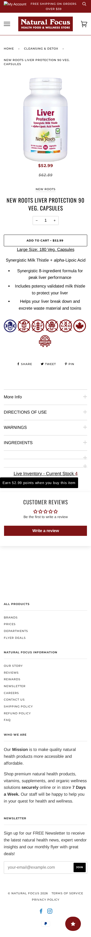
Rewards (12, 679)
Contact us (14, 699)
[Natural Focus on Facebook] (41, 912)
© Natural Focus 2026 (28, 893)
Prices (10, 624)
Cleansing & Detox (41, 48)
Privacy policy (45, 899)
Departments (16, 631)
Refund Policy (17, 713)
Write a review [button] (45, 530)
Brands (11, 617)
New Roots (46, 189)
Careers (11, 693)
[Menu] (7, 24)
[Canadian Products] (79, 330)
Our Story (13, 666)
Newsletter (15, 686)
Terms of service (67, 893)
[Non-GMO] (65, 330)
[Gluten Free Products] (38, 330)
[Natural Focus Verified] (45, 345)
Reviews (11, 672)
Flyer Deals (15, 638)
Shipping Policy (18, 706)
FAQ (7, 720)
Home (9, 48)
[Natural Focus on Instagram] (50, 912)
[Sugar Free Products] (52, 330)
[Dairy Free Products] (24, 330)
